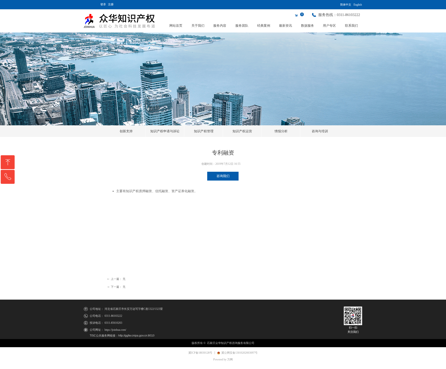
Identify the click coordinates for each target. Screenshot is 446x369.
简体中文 (345, 4)
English (358, 4)
